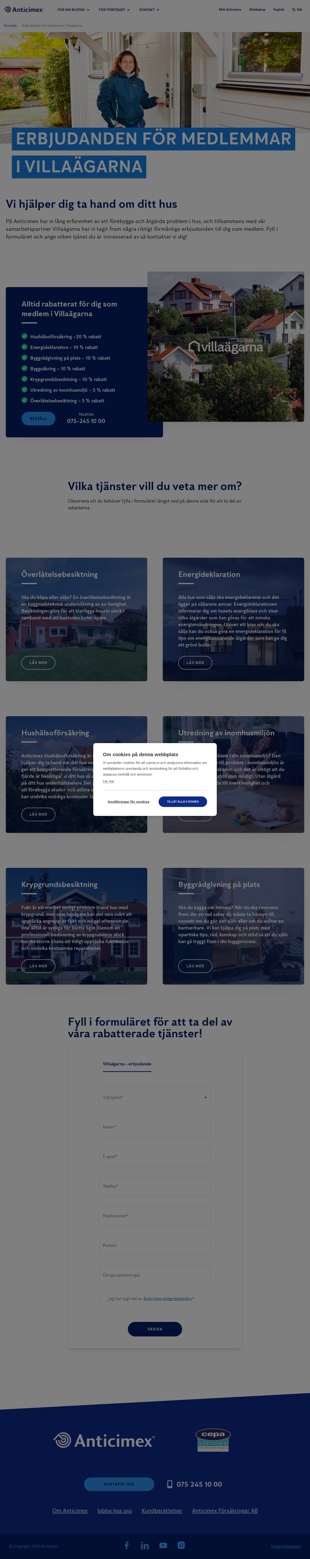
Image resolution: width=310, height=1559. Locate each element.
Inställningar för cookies (128, 802)
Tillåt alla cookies (183, 801)
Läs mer (108, 781)
